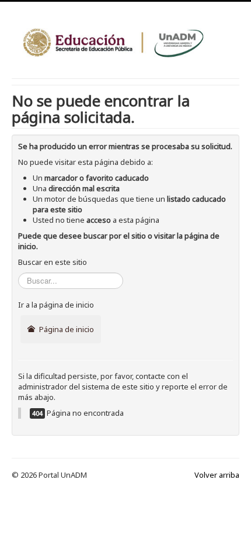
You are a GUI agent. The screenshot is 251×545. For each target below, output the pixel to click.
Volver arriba (216, 475)
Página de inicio (65, 329)
